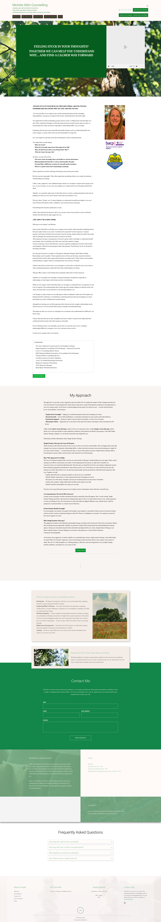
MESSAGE (45, 720)
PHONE (45, 711)
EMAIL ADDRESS (85, 711)
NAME (44, 702)
